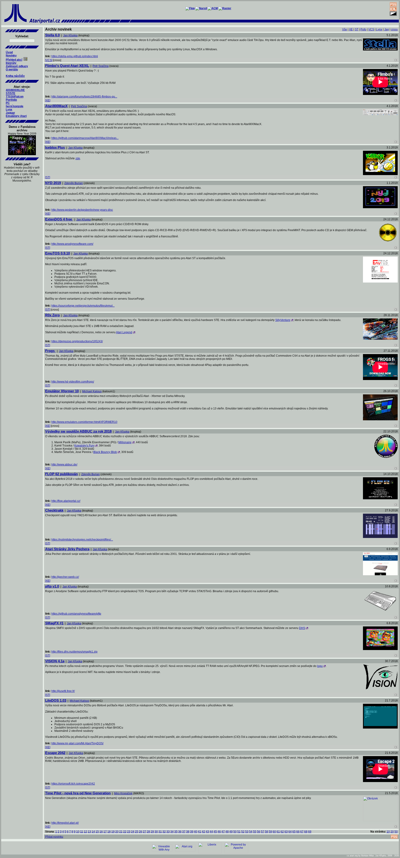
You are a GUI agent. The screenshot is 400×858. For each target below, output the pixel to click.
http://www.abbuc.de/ (64, 464)
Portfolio (11, 99)
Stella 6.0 (52, 35)
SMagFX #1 (54, 623)
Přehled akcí (14, 59)
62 (282, 831)
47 (223, 831)
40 (195, 831)
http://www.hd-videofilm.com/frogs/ (72, 381)
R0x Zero (52, 315)
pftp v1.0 (52, 586)
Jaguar (10, 112)
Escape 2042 (55, 753)
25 (136, 831)
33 (168, 831)
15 (97, 831)
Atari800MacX (56, 106)
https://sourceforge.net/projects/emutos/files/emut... (83, 305)
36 (179, 831)
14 (93, 831)
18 (109, 831)
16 (101, 831)
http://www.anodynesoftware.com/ (72, 243)
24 (132, 831)
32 (164, 831)
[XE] (47, 100)
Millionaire (124, 442)
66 (298, 831)
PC (8, 103)
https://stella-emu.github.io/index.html (74, 56)
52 (242, 831)
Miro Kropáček (123, 793)
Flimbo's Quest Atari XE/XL (67, 66)
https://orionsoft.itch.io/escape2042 (73, 783)
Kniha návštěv (15, 76)
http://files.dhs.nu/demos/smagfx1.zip (74, 651)
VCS (371, 29)
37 (183, 831)
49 (231, 831)
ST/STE (10, 93)
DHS (302, 628)
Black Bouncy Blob (105, 452)
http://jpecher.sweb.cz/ (65, 576)
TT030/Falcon (14, 96)
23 (128, 831)
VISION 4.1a (54, 661)
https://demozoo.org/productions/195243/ (77, 341)
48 (227, 831)
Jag (386, 29)
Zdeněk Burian (73, 183)
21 (120, 831)
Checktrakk (54, 510)
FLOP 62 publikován (61, 474)
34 (172, 831)
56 (258, 831)
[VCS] (48, 60)
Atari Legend (124, 332)
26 (140, 831)
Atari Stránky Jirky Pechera (67, 549)
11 (81, 831)
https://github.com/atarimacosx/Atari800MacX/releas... (85, 138)
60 (274, 831)
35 (176, 831)
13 (89, 831)
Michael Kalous (92, 391)
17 (105, 831)
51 (239, 831)
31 (160, 831)
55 (254, 831)
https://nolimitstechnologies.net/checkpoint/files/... (82, 539)
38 (187, 831)
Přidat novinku (54, 836)
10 (77, 831)
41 (199, 831)
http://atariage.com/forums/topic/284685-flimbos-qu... (84, 96)
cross (394, 29)
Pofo (363, 29)
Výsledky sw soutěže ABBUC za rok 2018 (78, 431)
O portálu (12, 69)
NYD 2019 (53, 183)
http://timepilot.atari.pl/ (65, 822)
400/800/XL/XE (15, 90)
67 (301, 831)
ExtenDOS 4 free (59, 219)
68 (305, 831)
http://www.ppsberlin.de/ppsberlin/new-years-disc (82, 209)
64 (290, 831)
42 (203, 831)
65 (294, 831)
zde (77, 158)
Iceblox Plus (55, 147)
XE (351, 29)
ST (356, 29)
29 (152, 831)
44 (211, 831)
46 (219, 831)
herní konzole (14, 106)
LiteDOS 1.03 (55, 700)
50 (235, 831)
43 (207, 831)
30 (156, 831)
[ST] (47, 177)
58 (266, 831)
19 (113, 831)
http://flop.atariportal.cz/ (65, 501)
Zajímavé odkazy (17, 66)
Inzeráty (11, 63)
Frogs (50, 351)
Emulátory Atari (16, 116)
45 (215, 831)
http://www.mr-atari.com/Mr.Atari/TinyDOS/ (77, 743)
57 (262, 831)
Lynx (9, 109)
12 (85, 831)
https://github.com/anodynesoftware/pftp (76, 613)
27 (144, 831)
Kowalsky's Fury (84, 445)
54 (250, 831)
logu (320, 666)
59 (270, 831)
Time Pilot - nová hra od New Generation (78, 793)
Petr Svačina (101, 66)
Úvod (9, 52)
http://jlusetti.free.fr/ (63, 691)
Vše (344, 29)
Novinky (11, 55)
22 (124, 831)
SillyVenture (282, 320)
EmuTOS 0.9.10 (57, 253)
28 (148, 831)
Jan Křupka (70, 35)
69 (309, 831)
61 (278, 831)
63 (286, 831)
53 (246, 831)
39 (191, 831)
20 (117, 831)
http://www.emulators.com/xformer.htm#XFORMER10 (84, 422)
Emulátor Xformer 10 (62, 391)
